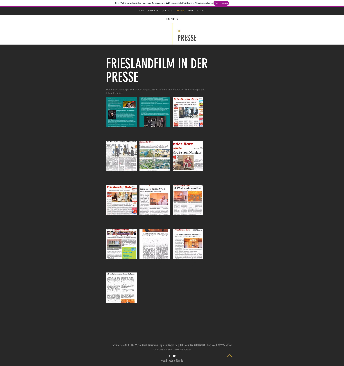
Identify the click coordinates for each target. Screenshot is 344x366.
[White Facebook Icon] (169, 355)
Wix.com (187, 349)
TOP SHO (170, 19)
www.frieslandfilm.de (172, 360)
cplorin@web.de (169, 345)
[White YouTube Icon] (174, 355)
